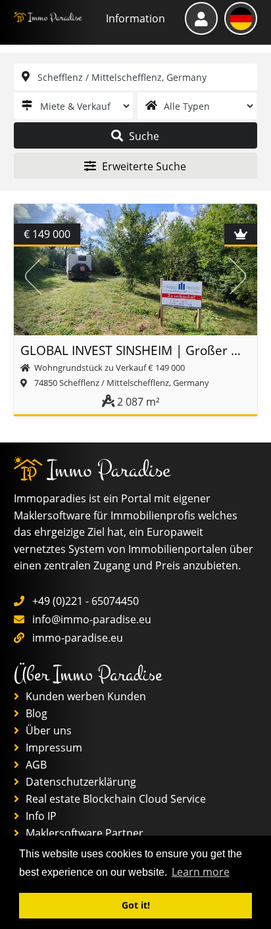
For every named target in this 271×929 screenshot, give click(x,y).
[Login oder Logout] (201, 18)
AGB (35, 764)
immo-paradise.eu (77, 638)
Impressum (52, 747)
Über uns (47, 730)
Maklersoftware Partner (83, 833)
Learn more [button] (201, 872)
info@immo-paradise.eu (91, 619)
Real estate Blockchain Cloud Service (114, 799)
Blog (35, 713)
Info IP (40, 816)
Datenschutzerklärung (79, 781)
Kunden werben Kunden (84, 696)
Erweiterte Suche (142, 166)
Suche (142, 136)
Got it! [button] (136, 905)
